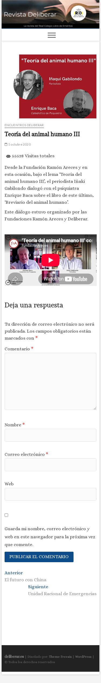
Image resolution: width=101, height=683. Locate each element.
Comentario (19, 348)
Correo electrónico (26, 454)
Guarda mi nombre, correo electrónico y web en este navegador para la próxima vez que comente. (50, 536)
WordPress (83, 657)
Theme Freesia (60, 657)
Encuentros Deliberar (24, 125)
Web (9, 483)
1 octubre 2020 (19, 144)
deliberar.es (14, 656)
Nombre (15, 424)
